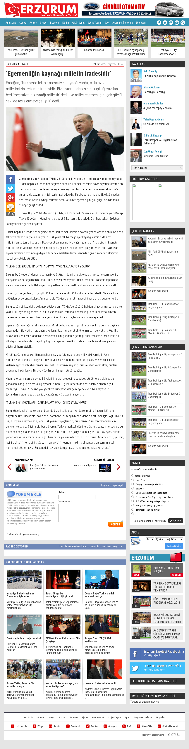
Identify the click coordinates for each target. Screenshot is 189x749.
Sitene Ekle (147, 726)
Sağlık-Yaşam (94, 22)
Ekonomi (54, 22)
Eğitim (65, 22)
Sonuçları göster (142, 520)
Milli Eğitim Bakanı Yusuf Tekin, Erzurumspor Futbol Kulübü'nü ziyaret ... (20, 694)
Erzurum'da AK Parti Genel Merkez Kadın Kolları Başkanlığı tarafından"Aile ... (62, 649)
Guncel (23, 22)
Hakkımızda (21, 726)
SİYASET (25, 64)
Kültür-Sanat (78, 22)
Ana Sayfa (11, 22)
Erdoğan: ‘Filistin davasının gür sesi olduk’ (44, 467)
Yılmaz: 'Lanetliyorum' (85, 465)
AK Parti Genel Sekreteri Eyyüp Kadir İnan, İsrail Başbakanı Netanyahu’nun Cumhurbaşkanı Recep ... (104, 693)
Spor (106, 22)
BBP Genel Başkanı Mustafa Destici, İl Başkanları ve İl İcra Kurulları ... (22, 647)
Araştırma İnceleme (122, 22)
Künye (40, 726)
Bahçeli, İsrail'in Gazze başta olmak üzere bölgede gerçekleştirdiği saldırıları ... (99, 649)
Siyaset (43, 22)
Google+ (112, 726)
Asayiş (33, 22)
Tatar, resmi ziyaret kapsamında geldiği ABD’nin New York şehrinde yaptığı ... (62, 605)
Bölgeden (141, 22)
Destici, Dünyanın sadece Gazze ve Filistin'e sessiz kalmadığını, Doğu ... (101, 605)
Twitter (94, 726)
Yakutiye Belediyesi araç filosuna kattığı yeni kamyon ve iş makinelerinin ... (24, 605)
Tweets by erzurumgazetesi (144, 701)
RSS (129, 726)
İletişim (57, 726)
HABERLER (11, 64)
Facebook (75, 726)
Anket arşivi (160, 520)
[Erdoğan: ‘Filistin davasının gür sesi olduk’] (22, 471)
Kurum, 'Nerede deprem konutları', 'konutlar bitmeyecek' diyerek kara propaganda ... (62, 694)
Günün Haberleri (170, 726)
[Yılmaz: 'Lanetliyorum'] (105, 471)
